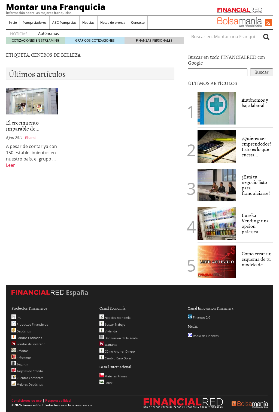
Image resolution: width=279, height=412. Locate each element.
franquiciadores (35, 22)
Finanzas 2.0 (201, 317)
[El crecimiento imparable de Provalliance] (32, 101)
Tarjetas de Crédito (29, 371)
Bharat (30, 137)
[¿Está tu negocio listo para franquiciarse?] (217, 184)
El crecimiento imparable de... (23, 125)
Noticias (88, 22)
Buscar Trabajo (114, 324)
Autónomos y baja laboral (255, 102)
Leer (10, 165)
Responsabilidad (58, 400)
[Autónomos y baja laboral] (217, 108)
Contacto (138, 22)
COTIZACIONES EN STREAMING (35, 40)
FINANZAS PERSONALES (154, 40)
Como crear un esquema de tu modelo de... (257, 259)
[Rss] (268, 23)
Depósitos (23, 331)
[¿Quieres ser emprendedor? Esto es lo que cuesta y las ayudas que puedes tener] (217, 146)
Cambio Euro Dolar (117, 358)
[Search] (266, 36)
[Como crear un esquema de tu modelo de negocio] (217, 261)
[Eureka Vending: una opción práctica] (217, 223)
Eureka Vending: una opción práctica (255, 223)
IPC (18, 318)
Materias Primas (115, 376)
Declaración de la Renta (121, 338)
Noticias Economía (117, 318)
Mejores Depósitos (29, 384)
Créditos (22, 351)
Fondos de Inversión (31, 344)
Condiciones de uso (26, 400)
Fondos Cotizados (29, 338)
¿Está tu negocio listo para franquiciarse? (256, 184)
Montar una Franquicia (55, 7)
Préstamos (23, 358)
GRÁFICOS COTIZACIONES (95, 40)
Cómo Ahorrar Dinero (119, 351)
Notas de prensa (112, 22)
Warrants (110, 345)
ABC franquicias (64, 22)
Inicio (13, 22)
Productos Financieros (32, 324)
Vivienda (110, 331)
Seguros (22, 364)
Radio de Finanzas (205, 336)
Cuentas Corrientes (29, 378)
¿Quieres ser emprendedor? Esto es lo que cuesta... (256, 146)
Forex (108, 383)
